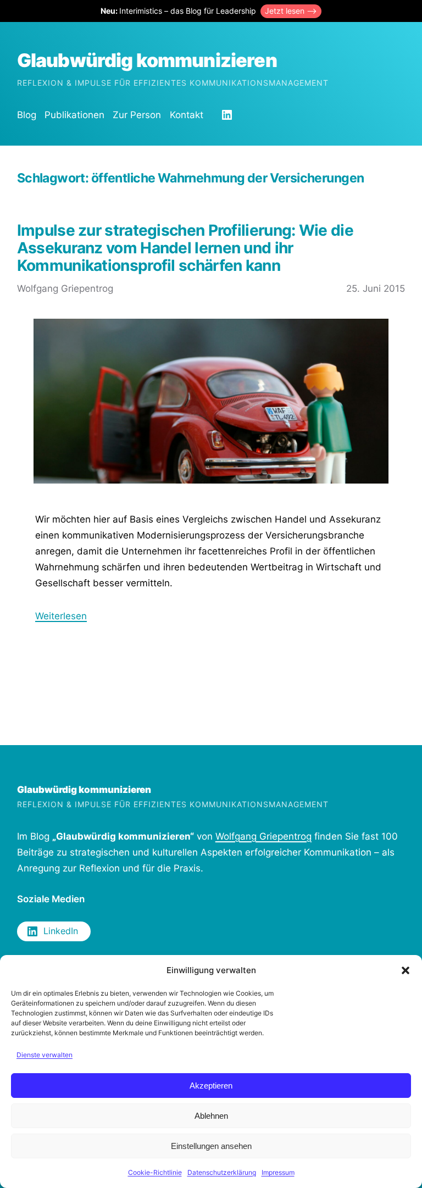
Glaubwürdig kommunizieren (147, 60)
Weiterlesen (61, 615)
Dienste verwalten (44, 1055)
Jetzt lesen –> (291, 10)
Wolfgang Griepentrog (263, 836)
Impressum (278, 1172)
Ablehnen (211, 1115)
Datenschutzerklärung (221, 1172)
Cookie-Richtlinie (155, 1172)
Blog (26, 114)
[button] (405, 970)
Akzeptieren (211, 1085)
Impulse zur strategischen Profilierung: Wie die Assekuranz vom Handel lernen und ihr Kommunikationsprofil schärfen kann (185, 248)
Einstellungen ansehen (211, 1146)
